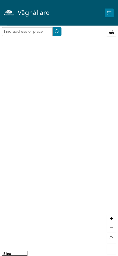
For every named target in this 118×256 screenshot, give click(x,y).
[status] (14, 253)
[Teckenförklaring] (109, 13)
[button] (111, 32)
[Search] (57, 31)
